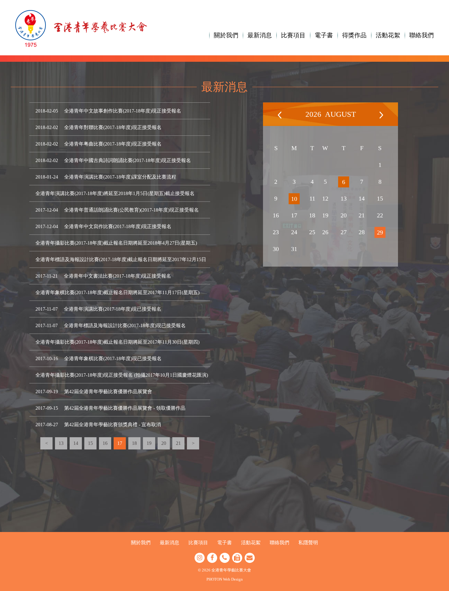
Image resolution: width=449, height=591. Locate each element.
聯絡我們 (421, 35)
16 (105, 443)
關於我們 (226, 35)
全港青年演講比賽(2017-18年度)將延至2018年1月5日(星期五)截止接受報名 (115, 193)
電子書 (324, 35)
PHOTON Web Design (224, 579)
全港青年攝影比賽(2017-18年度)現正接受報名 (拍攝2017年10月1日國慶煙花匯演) (121, 375)
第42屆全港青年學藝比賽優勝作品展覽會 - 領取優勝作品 (124, 408)
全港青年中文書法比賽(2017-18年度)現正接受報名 (117, 276)
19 (149, 443)
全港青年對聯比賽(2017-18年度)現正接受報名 (113, 127)
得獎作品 (354, 35)
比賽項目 (293, 35)
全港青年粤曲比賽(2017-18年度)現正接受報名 (113, 143)
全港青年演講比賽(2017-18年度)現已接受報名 (112, 309)
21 (178, 443)
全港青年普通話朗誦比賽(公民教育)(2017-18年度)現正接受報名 (131, 209)
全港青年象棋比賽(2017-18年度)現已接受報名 (113, 358)
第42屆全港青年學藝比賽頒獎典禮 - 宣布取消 (112, 424)
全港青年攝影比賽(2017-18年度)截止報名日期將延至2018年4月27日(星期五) (116, 243)
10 (294, 198)
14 (75, 443)
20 (163, 443)
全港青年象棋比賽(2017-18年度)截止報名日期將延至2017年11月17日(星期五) (117, 292)
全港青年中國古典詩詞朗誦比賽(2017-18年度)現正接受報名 (127, 160)
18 (134, 443)
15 (90, 443)
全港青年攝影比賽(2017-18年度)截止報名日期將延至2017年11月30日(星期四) (117, 342)
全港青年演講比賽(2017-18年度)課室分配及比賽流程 (120, 176)
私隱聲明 (308, 542)
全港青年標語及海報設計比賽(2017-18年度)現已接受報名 (125, 325)
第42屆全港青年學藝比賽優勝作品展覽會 (108, 391)
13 (61, 443)
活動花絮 (388, 35)
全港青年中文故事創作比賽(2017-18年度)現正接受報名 (122, 110)
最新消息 (259, 35)
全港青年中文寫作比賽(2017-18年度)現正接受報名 (117, 226)
